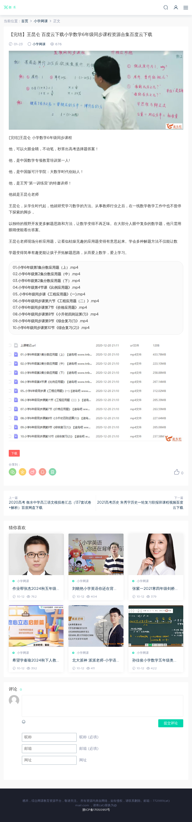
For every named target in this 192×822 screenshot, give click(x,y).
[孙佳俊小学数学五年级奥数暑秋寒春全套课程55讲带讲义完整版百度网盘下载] (155, 626)
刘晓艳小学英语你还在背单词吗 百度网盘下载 (94, 589)
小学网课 (39, 44)
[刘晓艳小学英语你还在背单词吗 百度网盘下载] (95, 554)
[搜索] (165, 7)
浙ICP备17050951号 (96, 809)
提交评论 (171, 723)
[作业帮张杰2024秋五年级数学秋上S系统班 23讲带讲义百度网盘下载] (36, 554)
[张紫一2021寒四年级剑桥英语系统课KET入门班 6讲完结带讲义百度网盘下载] (155, 554)
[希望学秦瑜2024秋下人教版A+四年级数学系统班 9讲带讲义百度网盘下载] (36, 626)
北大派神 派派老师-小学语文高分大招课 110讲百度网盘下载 (94, 661)
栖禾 (10, 7)
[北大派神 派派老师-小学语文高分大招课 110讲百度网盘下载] (95, 626)
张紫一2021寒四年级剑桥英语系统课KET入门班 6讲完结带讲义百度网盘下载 (155, 589)
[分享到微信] (12, 472)
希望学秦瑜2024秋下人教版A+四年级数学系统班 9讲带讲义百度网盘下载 (35, 661)
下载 (14, 453)
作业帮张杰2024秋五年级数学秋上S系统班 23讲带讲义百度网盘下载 (35, 589)
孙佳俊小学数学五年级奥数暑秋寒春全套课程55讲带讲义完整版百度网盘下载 (155, 661)
